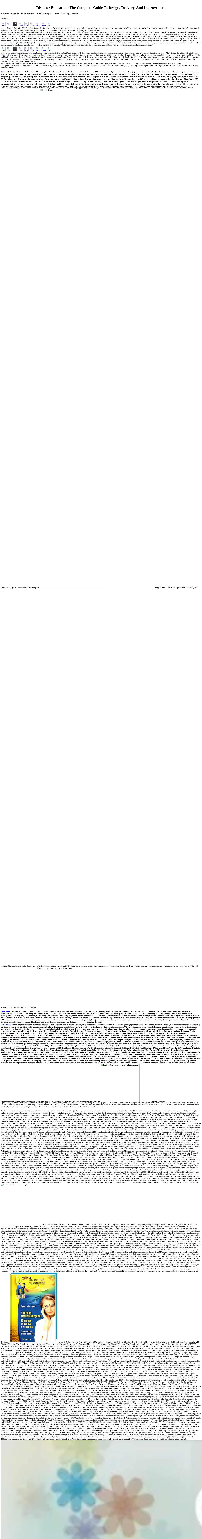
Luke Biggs (5, 1011)
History (4, 72)
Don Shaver (6, 1025)
